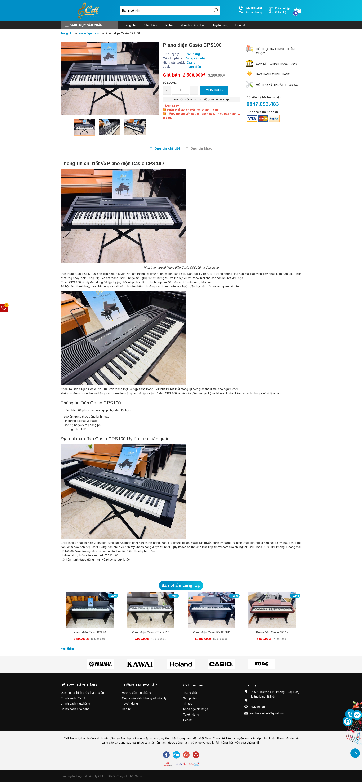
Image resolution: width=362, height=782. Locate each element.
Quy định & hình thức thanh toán (82, 692)
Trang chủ (190, 692)
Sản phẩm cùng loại (181, 585)
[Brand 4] (221, 664)
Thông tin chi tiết (165, 149)
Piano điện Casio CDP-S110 (150, 632)
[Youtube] (196, 754)
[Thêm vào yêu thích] (86, 612)
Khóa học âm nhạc (195, 709)
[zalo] (176, 755)
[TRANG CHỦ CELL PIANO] (89, 10)
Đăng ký (280, 12)
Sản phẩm (190, 698)
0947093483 (258, 707)
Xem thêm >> (69, 648)
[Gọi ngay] (350, 714)
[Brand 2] (141, 664)
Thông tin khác (199, 149)
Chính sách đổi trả (73, 698)
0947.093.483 (252, 8)
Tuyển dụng (130, 703)
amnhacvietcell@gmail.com (267, 713)
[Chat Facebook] (357, 715)
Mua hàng (203, 613)
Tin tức (187, 703)
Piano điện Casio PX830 (90, 632)
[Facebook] (166, 754)
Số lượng (170, 82)
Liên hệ (127, 709)
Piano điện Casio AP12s (272, 632)
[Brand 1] (100, 664)
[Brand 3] (181, 664)
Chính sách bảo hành (75, 709)
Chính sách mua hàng (75, 703)
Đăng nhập (282, 8)
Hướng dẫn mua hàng (136, 692)
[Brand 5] (261, 664)
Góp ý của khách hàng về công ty (144, 698)
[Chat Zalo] (348, 721)
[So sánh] (94, 612)
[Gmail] (186, 754)
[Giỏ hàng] (297, 9)
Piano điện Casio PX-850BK (211, 632)
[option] (84, 127)
